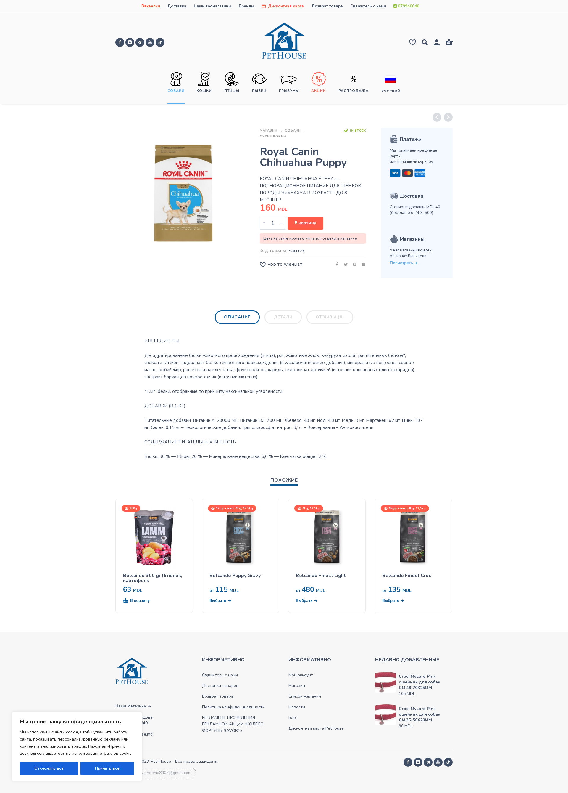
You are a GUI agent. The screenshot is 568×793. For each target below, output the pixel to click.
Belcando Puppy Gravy (235, 575)
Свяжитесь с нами (368, 6)
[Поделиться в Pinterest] (352, 264)
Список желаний (304, 696)
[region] (77, 746)
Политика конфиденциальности (233, 707)
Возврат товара (327, 6)
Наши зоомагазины (212, 6)
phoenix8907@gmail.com (167, 773)
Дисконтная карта (285, 6)
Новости (296, 707)
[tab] (237, 318)
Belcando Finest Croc (406, 575)
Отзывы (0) (330, 317)
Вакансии (150, 6)
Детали (283, 317)
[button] (143, 601)
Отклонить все (49, 768)
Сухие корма (273, 136)
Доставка (176, 6)
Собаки (293, 130)
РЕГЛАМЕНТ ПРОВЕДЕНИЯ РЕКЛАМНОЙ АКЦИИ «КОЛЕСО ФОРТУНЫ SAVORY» (233, 724)
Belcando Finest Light (321, 575)
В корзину (305, 223)
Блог (293, 717)
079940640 (408, 6)
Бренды (246, 6)
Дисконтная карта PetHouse (316, 728)
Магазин (268, 130)
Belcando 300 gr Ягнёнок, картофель (152, 578)
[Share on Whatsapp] (361, 264)
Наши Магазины (131, 706)
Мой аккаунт (300, 675)
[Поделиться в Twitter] (344, 264)
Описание (237, 317)
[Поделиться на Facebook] (335, 264)
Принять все (107, 768)
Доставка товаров (220, 685)
